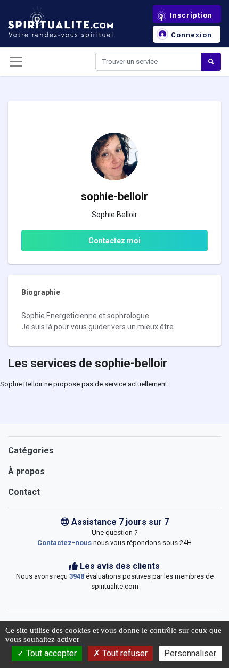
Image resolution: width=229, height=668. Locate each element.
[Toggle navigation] (16, 62)
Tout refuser (124, 653)
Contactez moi (114, 240)
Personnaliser (190, 653)
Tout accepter (50, 653)
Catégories (31, 451)
